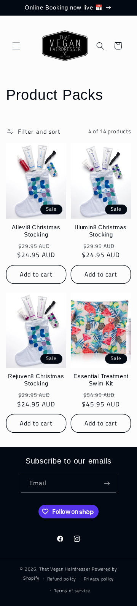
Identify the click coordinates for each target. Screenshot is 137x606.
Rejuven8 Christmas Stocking (36, 380)
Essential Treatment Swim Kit (100, 380)
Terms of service (72, 590)
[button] (16, 45)
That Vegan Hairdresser (65, 569)
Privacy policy (99, 579)
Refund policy (61, 579)
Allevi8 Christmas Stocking (36, 231)
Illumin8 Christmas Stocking (101, 231)
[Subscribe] (107, 483)
